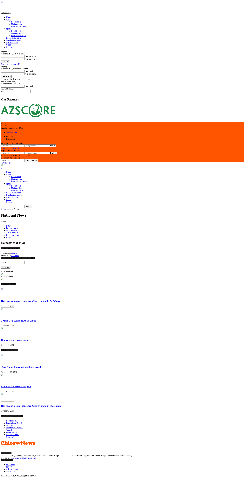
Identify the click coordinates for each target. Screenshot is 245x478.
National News (17, 24)
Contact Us (10, 471)
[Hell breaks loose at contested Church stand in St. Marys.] (7, 296)
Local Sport (16, 31)
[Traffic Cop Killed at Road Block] (7, 316)
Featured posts (12, 228)
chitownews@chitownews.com (23, 458)
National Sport (17, 33)
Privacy (9, 467)
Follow (14, 253)
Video (8, 45)
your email (29, 71)
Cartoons (10, 437)
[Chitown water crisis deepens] (7, 335)
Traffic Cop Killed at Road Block (18, 320)
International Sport (18, 36)
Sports (8, 29)
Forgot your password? (10, 64)
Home (8, 17)
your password (30, 59)
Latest (8, 226)
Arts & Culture (12, 42)
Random (9, 237)
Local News (16, 22)
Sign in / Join (11, 132)
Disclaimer (10, 464)
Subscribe (15, 256)
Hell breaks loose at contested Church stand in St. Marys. (31, 301)
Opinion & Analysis (14, 40)
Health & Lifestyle (13, 38)
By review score (12, 235)
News (8, 19)
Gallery (9, 47)
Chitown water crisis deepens (16, 340)
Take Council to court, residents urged (21, 367)
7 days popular (12, 233)
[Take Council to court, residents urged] (7, 362)
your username (30, 56)
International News (19, 26)
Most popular (11, 230)
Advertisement (12, 469)
